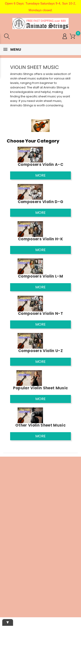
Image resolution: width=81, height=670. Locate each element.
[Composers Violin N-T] (30, 303)
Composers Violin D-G (40, 201)
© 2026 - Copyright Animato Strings (40, 604)
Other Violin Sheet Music (40, 425)
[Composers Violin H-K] (30, 229)
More (40, 175)
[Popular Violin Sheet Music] (30, 378)
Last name (8, 538)
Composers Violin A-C (40, 164)
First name (8, 522)
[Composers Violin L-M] (30, 266)
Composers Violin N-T (40, 313)
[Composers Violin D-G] (30, 191)
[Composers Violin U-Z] (30, 340)
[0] (72, 36)
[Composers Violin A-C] (30, 154)
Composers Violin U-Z (40, 350)
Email (4, 508)
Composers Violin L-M (40, 276)
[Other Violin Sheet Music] (30, 415)
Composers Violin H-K (40, 239)
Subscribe (66, 572)
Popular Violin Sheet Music (40, 388)
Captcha (6, 553)
